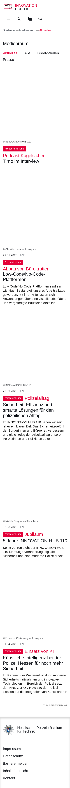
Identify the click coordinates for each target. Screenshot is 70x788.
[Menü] (8, 19)
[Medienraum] (30, 19)
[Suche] (19, 19)
